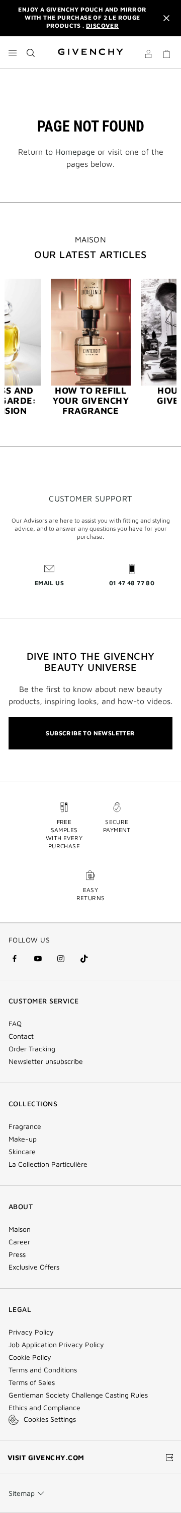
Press (17, 1254)
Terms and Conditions (43, 1370)
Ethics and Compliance (44, 1408)
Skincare (22, 1152)
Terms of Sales (32, 1382)
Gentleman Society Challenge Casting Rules (78, 1395)
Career (19, 1242)
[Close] (166, 18)
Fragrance (25, 1126)
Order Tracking (32, 1049)
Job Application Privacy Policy (56, 1345)
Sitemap (22, 1493)
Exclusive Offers (34, 1267)
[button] (148, 55)
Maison (20, 1229)
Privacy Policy (31, 1332)
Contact (21, 1036)
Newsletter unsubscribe (46, 1061)
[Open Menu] (13, 53)
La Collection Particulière (48, 1164)
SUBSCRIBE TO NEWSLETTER (90, 733)
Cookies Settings (50, 1419)
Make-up (23, 1139)
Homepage (75, 151)
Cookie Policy (30, 1357)
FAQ (15, 1024)
